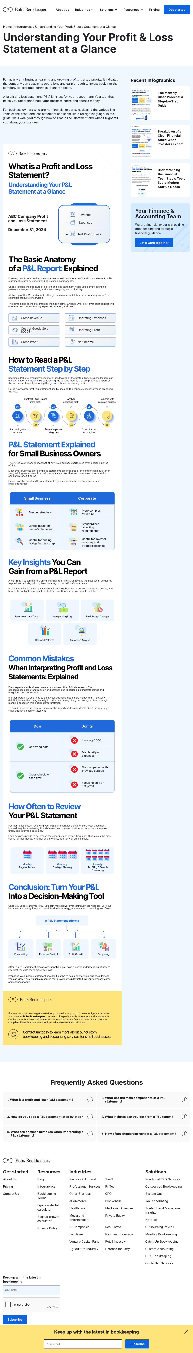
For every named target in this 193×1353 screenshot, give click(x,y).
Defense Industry (117, 1249)
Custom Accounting (159, 1249)
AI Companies (79, 1227)
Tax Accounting (156, 1201)
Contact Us (11, 1194)
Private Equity (115, 1215)
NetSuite (151, 1220)
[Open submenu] (92, 9)
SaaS (109, 1179)
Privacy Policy (47, 1228)
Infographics (23, 27)
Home (7, 27)
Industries (82, 10)
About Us (62, 10)
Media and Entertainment (79, 1218)
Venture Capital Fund (84, 1241)
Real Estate (113, 1227)
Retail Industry (115, 1241)
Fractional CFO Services (162, 1179)
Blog (40, 1179)
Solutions (107, 10)
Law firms (76, 1234)
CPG (108, 1194)
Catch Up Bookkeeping (161, 1241)
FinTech (110, 1186)
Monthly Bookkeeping (161, 1234)
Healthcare (77, 1208)
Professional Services (84, 1186)
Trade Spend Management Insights (164, 1210)
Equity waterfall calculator (48, 1207)
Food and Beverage (119, 1234)
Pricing (154, 10)
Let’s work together (154, 243)
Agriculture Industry (83, 1249)
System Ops (153, 1194)
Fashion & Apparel (82, 1179)
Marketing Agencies (119, 1208)
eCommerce (78, 1201)
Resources (131, 10)
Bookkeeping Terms (46, 1196)
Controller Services (159, 1263)
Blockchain (113, 1201)
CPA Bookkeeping (158, 1256)
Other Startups (80, 1194)
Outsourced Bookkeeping (163, 1186)
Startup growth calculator (48, 1219)
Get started (176, 10)
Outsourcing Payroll (159, 1227)
